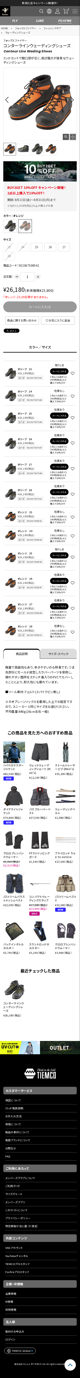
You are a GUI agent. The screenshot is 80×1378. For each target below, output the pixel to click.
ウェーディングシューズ (17, 32)
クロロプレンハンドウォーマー (13, 855)
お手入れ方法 (13, 1116)
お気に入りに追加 (59, 320)
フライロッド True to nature (65, 855)
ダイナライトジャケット (13, 811)
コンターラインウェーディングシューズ (13, 1007)
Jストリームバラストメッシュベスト (14, 898)
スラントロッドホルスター (39, 946)
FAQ (7, 1156)
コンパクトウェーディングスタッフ (39, 898)
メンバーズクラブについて (20, 1178)
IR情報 (9, 1302)
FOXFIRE (65, 20)
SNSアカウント (14, 1248)
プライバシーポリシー (18, 1218)
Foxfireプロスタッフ (17, 1272)
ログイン (10, 1339)
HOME (4, 28)
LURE (40, 20)
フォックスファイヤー (26, 28)
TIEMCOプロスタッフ (17, 1264)
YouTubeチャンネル (17, 1256)
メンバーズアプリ (15, 1202)
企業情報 (10, 1294)
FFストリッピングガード (39, 855)
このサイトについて (16, 1210)
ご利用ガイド (12, 1186)
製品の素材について (17, 1132)
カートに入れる (59, 371)
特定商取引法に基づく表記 (21, 1226)
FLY (15, 20)
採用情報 (10, 1309)
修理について (13, 1124)
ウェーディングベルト (65, 811)
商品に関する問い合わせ (22, 320)
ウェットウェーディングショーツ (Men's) (40, 769)
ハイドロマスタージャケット (13, 767)
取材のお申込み (14, 1331)
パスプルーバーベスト (39, 811)
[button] (8, 99)
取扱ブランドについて (18, 1140)
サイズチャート (14, 1194)
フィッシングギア (52, 28)
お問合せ (10, 1148)
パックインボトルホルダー (13, 946)
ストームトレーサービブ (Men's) (65, 767)
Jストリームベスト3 (66, 898)
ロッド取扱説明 (14, 1108)
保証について (13, 1100)
